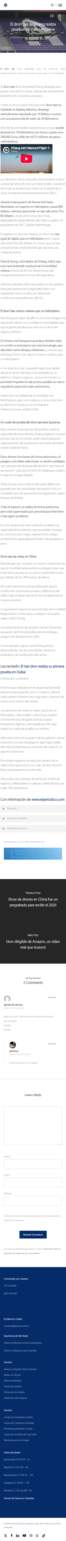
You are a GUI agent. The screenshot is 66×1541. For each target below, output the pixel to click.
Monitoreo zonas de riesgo (16, 1440)
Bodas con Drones (12, 1375)
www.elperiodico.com (48, 800)
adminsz (13, 1051)
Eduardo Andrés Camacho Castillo (28, 38)
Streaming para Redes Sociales (18, 1429)
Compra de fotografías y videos (18, 1417)
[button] (60, 5)
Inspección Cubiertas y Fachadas (19, 1423)
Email (7, 1175)
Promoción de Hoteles (14, 1392)
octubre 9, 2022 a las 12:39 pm (19, 1054)
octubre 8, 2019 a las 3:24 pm (14, 1008)
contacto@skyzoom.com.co (16, 1326)
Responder (52, 998)
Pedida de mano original (15, 1398)
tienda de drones (13, 1005)
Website (8, 1193)
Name (7, 1157)
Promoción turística (13, 1386)
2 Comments (33, 42)
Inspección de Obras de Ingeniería (20, 1434)
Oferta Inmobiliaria (12, 1381)
